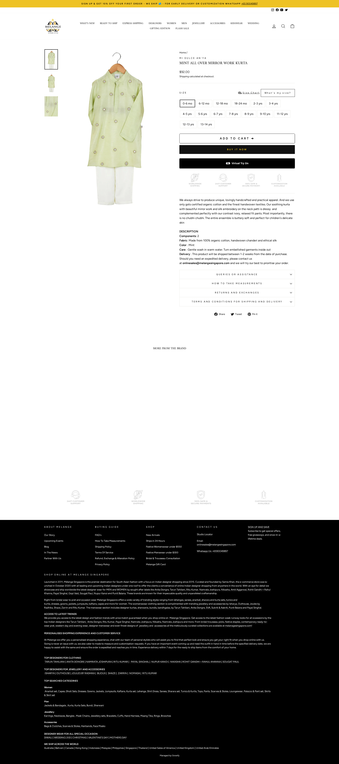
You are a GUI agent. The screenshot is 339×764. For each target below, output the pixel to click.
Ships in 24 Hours (155, 540)
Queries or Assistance (237, 274)
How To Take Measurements (237, 283)
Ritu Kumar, (109, 621)
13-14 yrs (206, 124)
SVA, (208, 607)
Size (235, 92)
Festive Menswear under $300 (162, 552)
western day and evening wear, (72, 625)
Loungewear (236, 691)
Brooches (166, 715)
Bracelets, (111, 715)
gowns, (64, 603)
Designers (155, 23)
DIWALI (48, 737)
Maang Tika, (147, 715)
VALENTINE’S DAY (98, 737)
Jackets (100, 691)
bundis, (153, 607)
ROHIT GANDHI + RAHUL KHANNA (201, 661)
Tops (200, 691)
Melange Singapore (179, 617)
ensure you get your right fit (217, 639)
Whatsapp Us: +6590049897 (212, 551)
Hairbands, (87, 726)
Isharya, (233, 603)
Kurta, (70, 705)
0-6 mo (187, 103)
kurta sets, (220, 599)
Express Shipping (133, 23)
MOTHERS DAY (118, 737)
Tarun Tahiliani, (178, 589)
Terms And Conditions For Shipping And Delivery (237, 301)
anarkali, (197, 599)
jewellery (203, 603)
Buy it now (237, 149)
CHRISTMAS (79, 737)
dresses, (55, 603)
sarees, (188, 599)
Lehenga (141, 691)
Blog (46, 546)
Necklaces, (60, 715)
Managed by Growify (169, 755)
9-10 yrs (265, 114)
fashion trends (102, 617)
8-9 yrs (249, 114)
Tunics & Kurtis (189, 691)
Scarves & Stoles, (72, 726)
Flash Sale (182, 28)
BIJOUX (101, 673)
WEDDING (59, 737)
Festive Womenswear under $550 (164, 546)
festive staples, (233, 621)
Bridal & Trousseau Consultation (163, 558)
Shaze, (57, 607)
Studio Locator (205, 534)
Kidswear (236, 23)
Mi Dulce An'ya (193, 58)
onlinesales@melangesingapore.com (216, 544)
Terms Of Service (104, 552)
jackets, (73, 603)
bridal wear (62, 599)
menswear (96, 607)
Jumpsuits (110, 691)
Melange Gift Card (156, 564)
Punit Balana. (119, 593)
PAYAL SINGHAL (140, 661)
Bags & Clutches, (53, 726)
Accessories (217, 23)
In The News (51, 552)
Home (182, 52)
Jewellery (198, 23)
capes (101, 603)
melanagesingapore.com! (238, 625)
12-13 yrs (188, 124)
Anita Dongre (162, 589)
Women (171, 23)
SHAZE (111, 673)
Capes (61, 691)
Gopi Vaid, (74, 593)
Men (184, 23)
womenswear (140, 603)
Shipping (184, 76)
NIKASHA (175, 661)
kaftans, (93, 603)
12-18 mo (222, 103)
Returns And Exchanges (237, 292)
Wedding (253, 23)
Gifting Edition (160, 28)
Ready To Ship (108, 23)
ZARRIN (122, 673)
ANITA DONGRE (76, 661)
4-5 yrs (187, 114)
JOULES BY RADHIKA (83, 673)
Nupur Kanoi (100, 593)
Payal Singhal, (61, 593)
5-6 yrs (202, 114)
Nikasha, (226, 589)
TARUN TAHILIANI (54, 661)
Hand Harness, (132, 715)
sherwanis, (143, 607)
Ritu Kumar (192, 589)
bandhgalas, (164, 607)
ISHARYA (49, 673)
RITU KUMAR (121, 661)
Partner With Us (52, 558)
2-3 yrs (258, 103)
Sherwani (99, 705)
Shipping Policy (103, 546)
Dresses (82, 691)
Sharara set (173, 691)
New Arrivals (153, 535)
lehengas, (179, 599)
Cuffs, (120, 715)
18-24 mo (240, 103)
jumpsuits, (83, 603)
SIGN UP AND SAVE (258, 527)
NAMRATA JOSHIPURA (99, 661)
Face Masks (99, 726)
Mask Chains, (83, 715)
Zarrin (65, 607)
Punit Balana (236, 607)
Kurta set (131, 691)
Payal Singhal (254, 607)
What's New (87, 23)
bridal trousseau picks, (213, 621)
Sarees (163, 691)
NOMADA (135, 673)
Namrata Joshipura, (142, 621)
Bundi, (90, 705)
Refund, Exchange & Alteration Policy (115, 558)
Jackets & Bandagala (55, 705)
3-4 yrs (273, 103)
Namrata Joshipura (209, 589)
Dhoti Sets (71, 691)
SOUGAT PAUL (231, 661)
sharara (206, 599)
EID (69, 737)
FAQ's (98, 535)
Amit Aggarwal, (239, 589)
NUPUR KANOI (159, 661)
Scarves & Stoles (219, 691)
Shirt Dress (153, 691)
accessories (219, 603)
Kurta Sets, (81, 705)
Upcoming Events (53, 540)
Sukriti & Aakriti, (220, 607)
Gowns (91, 691)
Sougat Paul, (87, 593)
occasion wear (88, 599)
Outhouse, (244, 603)
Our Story (49, 535)
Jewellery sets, (98, 715)
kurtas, (133, 607)
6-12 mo (204, 103)
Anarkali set (50, 691)
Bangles (70, 715)
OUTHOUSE (63, 673)
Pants (206, 691)
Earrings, (49, 715)
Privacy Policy (102, 564)
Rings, (157, 715)
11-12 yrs (282, 114)
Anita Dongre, (198, 607)
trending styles (151, 599)
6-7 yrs (218, 114)
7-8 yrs (233, 114)
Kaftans (121, 691)
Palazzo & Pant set (253, 691)
